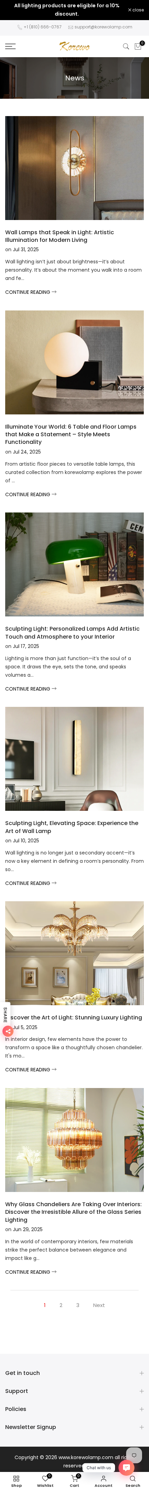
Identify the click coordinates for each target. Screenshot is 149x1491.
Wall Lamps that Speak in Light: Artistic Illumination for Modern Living (59, 236)
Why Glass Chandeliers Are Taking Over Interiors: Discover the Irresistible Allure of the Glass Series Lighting (73, 1212)
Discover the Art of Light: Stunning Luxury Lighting (73, 1017)
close (137, 10)
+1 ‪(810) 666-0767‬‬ (43, 27)
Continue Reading (28, 292)
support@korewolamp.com (103, 27)
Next (99, 1305)
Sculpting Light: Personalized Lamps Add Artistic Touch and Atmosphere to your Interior (72, 632)
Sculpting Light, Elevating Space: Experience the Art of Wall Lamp (71, 827)
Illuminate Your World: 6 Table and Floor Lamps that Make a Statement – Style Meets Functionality (71, 434)
